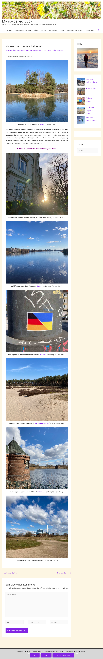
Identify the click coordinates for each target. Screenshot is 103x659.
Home (9, 30)
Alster (39, 286)
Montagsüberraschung (23, 30)
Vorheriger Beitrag (9, 573)
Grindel (43, 355)
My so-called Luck (17, 21)
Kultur (62, 30)
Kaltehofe (40, 492)
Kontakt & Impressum (74, 30)
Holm (42, 124)
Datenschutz (89, 30)
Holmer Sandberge (42, 423)
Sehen (43, 30)
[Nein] (100, 654)
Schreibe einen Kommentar (15, 50)
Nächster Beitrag (64, 573)
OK (35, 655)
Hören (36, 30)
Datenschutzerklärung (63, 655)
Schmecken (53, 30)
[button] (98, 30)
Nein (46, 655)
